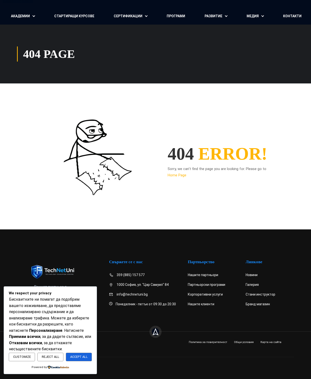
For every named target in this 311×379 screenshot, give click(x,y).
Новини (252, 275)
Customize (22, 357)
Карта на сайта (270, 342)
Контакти (292, 16)
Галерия (252, 285)
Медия (253, 16)
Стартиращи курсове (74, 16)
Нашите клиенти (201, 304)
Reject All (50, 357)
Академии (20, 16)
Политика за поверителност (208, 342)
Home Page (177, 175)
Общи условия (244, 342)
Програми (176, 16)
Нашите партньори (203, 275)
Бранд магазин (258, 304)
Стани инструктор (260, 294)
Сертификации (128, 16)
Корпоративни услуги (205, 294)
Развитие (213, 16)
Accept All (79, 357)
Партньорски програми (206, 285)
